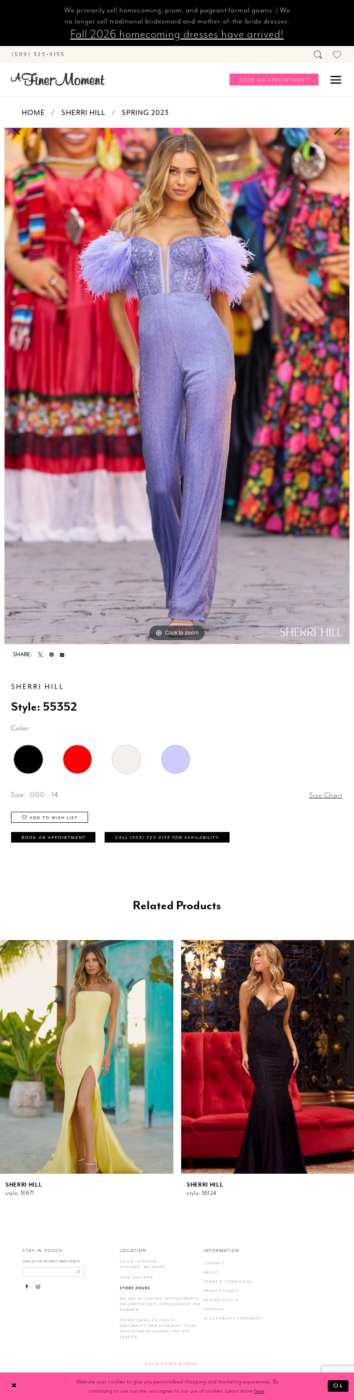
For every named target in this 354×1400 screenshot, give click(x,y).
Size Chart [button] (325, 795)
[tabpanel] (177, 386)
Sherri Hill (83, 112)
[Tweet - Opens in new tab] (40, 654)
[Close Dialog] (14, 1386)
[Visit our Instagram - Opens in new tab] (38, 1286)
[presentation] (86, 1057)
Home (33, 112)
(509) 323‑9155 (136, 1277)
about (211, 1272)
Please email (135, 1320)
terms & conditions (228, 1282)
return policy (221, 1300)
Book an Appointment (54, 837)
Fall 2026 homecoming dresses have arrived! (177, 34)
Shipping (214, 1309)
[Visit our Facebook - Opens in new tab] (27, 1286)
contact (214, 1263)
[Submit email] (78, 1271)
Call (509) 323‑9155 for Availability (167, 837)
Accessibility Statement (233, 1318)
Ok (338, 1385)
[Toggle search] (318, 54)
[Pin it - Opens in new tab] (51, 654)
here (259, 1390)
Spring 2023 (145, 112)
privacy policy (221, 1291)
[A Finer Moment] (58, 79)
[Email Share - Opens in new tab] (62, 655)
